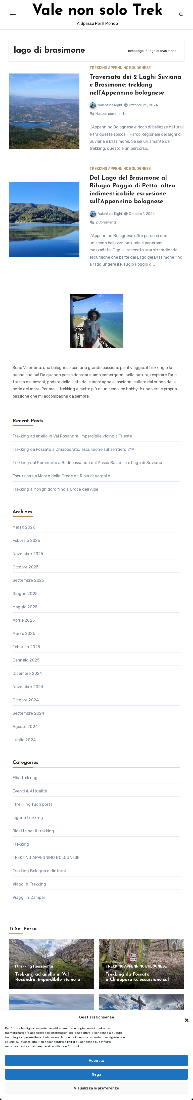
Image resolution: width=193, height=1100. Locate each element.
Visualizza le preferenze (96, 1088)
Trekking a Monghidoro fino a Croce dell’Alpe (56, 489)
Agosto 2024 (25, 726)
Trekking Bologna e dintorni (39, 870)
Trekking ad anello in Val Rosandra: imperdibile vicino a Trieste (72, 436)
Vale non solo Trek (97, 11)
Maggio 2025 (25, 607)
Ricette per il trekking (33, 831)
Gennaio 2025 (26, 660)
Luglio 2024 (24, 740)
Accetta (96, 1060)
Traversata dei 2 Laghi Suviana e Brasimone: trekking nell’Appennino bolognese (135, 85)
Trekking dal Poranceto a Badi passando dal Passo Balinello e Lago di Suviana (88, 462)
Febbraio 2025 (26, 646)
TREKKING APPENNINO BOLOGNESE (120, 68)
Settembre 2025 (28, 580)
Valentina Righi (110, 105)
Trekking (21, 844)
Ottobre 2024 (26, 700)
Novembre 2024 (28, 686)
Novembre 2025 (28, 553)
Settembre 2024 (28, 713)
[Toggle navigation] (13, 15)
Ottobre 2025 (25, 567)
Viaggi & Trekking (29, 884)
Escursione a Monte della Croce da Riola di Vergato (61, 476)
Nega (96, 1074)
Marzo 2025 (24, 633)
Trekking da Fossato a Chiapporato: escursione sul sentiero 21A (74, 449)
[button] (184, 1017)
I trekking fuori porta (33, 804)
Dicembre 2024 (27, 673)
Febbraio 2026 (26, 540)
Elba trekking (25, 777)
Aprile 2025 (24, 620)
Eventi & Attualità (30, 791)
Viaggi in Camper (29, 897)
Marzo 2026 (24, 527)
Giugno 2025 (25, 593)
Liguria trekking (28, 817)
